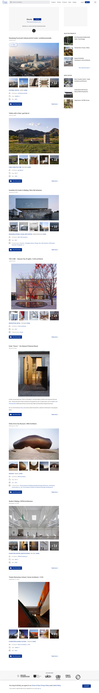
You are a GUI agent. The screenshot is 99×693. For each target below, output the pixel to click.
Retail (18, 323)
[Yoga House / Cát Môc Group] (68, 103)
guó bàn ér (20, 170)
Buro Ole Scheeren (44, 243)
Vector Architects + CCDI (24, 644)
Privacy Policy (45, 685)
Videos (13, 45)
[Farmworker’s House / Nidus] (68, 51)
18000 (16, 647)
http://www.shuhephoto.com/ (34, 22)
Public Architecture (15, 167)
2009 (16, 562)
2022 (16, 99)
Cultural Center (14, 90)
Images (74, 2)
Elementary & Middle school (17, 641)
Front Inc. (22, 243)
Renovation (12, 323)
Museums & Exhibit (14, 234)
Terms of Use (36, 685)
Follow (37, 19)
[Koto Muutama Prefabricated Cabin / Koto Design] (68, 40)
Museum (11, 473)
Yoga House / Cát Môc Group (81, 100)
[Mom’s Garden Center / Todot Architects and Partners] (68, 82)
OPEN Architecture (22, 556)
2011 (16, 482)
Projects (53, 2)
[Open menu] (95, 2)
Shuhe (21, 332)
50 (15, 173)
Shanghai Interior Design (31, 243)
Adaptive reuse (25, 553)
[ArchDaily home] (5, 2)
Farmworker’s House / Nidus (82, 48)
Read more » (55, 104)
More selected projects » (84, 67)
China (25, 90)
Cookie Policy (56, 685)
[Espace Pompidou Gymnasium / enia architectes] (68, 61)
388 (16, 559)
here (22, 408)
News (69, 2)
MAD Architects (22, 476)
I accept (86, 686)
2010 (16, 650)
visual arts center (26, 234)
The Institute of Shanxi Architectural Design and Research (38, 487)
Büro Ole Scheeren (23, 237)
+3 (23, 245)
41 (15, 479)
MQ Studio (52, 243)
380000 (17, 96)
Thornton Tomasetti (17, 245)
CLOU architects (22, 326)
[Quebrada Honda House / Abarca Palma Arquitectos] (68, 93)
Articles (59, 2)
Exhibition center (14, 553)
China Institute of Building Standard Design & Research (34, 485)
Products (64, 2)
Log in (82, 2)
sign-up (39, 688)
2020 (16, 176)
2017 (16, 240)
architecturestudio (22, 93)
